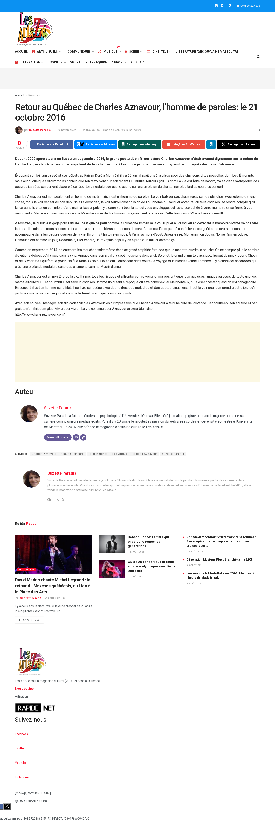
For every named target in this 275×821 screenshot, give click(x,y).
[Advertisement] (182, 28)
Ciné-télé (160, 51)
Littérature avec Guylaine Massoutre (207, 51)
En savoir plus (31, 619)
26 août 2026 (52, 598)
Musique (110, 51)
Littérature (30, 62)
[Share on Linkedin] (211, 144)
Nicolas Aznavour (145, 453)
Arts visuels (47, 51)
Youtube (21, 762)
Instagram (22, 777)
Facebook (21, 734)
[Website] (83, 437)
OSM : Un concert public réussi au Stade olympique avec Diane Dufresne (151, 566)
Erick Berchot (98, 453)
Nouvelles (34, 95)
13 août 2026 (136, 576)
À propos (119, 62)
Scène (134, 51)
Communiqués (79, 51)
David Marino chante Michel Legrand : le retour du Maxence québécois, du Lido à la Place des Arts (52, 585)
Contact (138, 62)
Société (56, 62)
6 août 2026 (193, 583)
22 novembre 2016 (69, 130)
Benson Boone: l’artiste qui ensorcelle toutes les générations (148, 541)
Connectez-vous (250, 5)
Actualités (26, 569)
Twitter (20, 748)
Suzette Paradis (40, 130)
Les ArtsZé (120, 453)
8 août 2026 (193, 565)
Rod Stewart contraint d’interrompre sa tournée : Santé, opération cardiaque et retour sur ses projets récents (221, 541)
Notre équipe (96, 62)
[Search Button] (258, 57)
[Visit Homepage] (34, 29)
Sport (75, 62)
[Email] (76, 437)
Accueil (21, 51)
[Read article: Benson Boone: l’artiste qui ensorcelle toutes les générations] (112, 544)
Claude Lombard (72, 453)
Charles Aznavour (44, 453)
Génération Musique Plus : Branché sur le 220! (219, 559)
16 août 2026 (136, 551)
